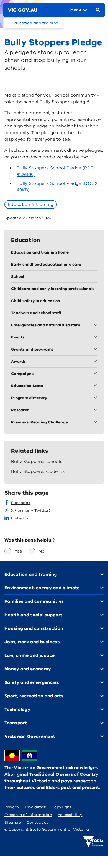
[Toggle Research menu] (96, 410)
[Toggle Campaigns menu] (96, 374)
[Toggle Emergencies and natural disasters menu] (96, 325)
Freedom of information (28, 814)
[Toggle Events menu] (96, 337)
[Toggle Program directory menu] (96, 398)
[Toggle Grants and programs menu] (96, 349)
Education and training (35, 23)
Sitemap (12, 822)
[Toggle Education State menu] (96, 386)
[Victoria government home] (93, 841)
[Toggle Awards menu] (96, 362)
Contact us (38, 822)
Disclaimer (35, 807)
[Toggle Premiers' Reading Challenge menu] (96, 422)
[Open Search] (98, 10)
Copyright (61, 807)
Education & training (30, 204)
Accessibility (70, 814)
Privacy (11, 807)
